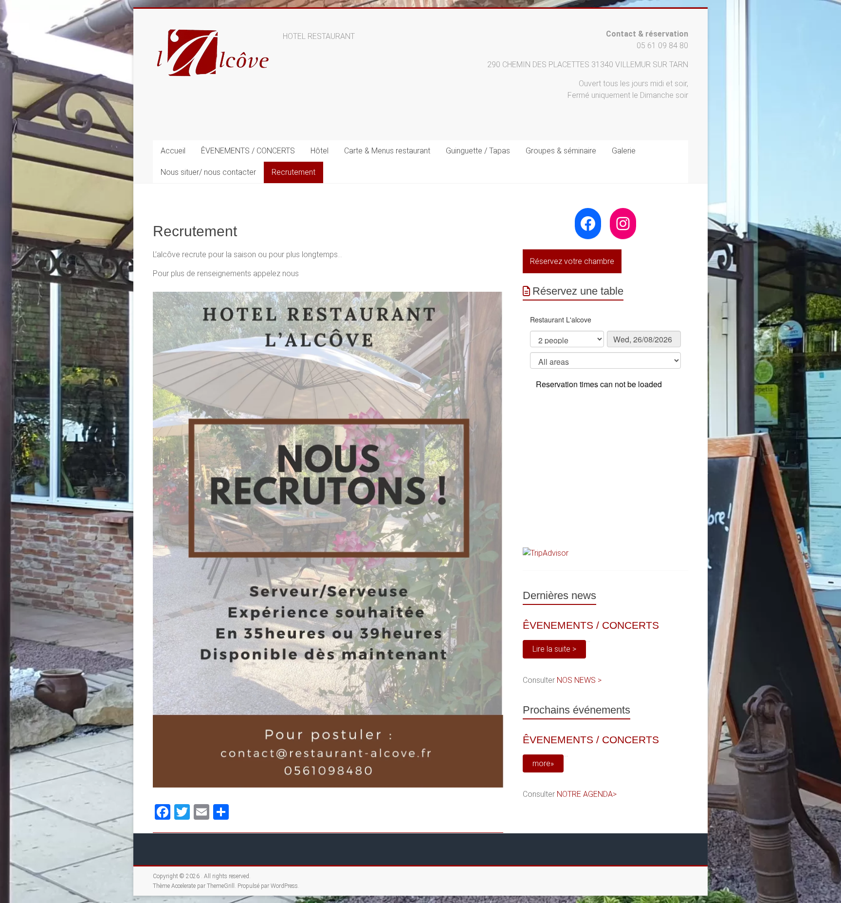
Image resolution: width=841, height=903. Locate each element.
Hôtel (320, 150)
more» (543, 763)
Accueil (173, 150)
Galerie (624, 150)
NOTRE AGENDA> (587, 794)
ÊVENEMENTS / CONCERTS (248, 150)
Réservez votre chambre (572, 261)
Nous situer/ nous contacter (208, 172)
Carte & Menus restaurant (387, 150)
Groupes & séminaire (561, 150)
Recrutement (293, 172)
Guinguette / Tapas (478, 150)
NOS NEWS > (579, 680)
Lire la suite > (554, 649)
